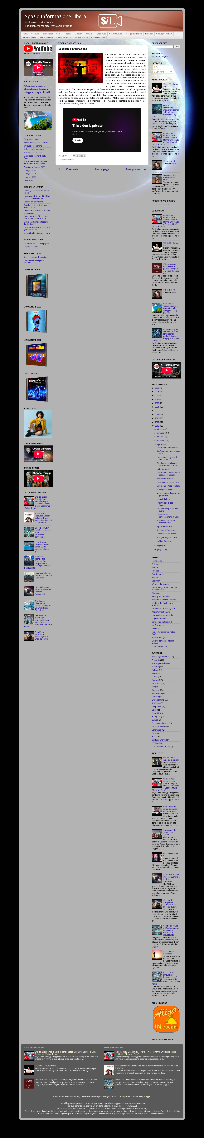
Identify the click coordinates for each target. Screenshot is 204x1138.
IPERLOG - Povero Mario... (46, 1066)
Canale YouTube (115, 34)
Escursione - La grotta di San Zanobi (167, 458)
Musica (58, 34)
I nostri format (47, 34)
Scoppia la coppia (31, 247)
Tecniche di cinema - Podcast (164, 600)
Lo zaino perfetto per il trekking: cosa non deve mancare (37, 197)
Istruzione (156, 733)
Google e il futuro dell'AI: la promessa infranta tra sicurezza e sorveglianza (43, 532)
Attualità (155, 667)
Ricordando (157, 693)
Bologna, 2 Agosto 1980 (167, 537)
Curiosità (155, 713)
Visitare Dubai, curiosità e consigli (171, 759)
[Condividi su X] (79, 156)
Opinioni (71, 160)
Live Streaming (158, 700)
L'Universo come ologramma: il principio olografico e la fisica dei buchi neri (171, 268)
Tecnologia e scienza (160, 657)
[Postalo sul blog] (76, 156)
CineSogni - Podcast (164, 34)
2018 (157, 418)
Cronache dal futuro (63, 37)
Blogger (147, 1096)
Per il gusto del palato (133, 34)
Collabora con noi (98, 37)
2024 (157, 395)
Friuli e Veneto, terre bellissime (36, 142)
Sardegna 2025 (30, 177)
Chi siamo (35, 34)
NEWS (25, 34)
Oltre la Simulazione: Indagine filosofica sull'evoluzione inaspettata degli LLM (165, 111)
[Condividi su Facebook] (81, 156)
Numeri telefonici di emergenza (37, 233)
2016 (157, 426)
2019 (157, 414)
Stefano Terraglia (81, 37)
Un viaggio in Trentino (33, 146)
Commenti (159, 72)
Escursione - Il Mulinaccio (167, 448)
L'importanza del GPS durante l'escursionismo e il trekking (36, 217)
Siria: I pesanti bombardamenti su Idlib (168, 516)
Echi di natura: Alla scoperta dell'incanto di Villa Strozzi (35, 162)
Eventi (154, 736)
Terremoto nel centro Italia (168, 482)
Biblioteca (149, 34)
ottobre (160, 437)
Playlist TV (156, 577)
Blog (154, 687)
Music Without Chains (161, 612)
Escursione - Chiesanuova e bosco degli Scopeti (168, 474)
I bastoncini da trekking (33, 202)
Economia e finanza (160, 723)
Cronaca (155, 697)
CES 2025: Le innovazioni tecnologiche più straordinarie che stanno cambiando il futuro (38, 621)
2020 (157, 411)
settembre (161, 440)
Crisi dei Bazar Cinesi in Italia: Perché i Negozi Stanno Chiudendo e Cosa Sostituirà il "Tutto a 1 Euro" (37, 502)
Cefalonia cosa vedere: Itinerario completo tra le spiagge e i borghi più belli (37, 89)
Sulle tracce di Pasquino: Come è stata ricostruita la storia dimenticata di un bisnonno (43, 518)
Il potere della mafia (165, 526)
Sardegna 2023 (30, 170)
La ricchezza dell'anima (166, 534)
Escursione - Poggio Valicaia (168, 486)
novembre (161, 433)
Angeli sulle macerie (165, 479)
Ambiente (156, 660)
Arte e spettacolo (159, 663)
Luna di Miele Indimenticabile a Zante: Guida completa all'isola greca (42, 546)
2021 (157, 407)
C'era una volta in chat (161, 746)
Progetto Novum (159, 726)
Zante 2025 (28, 180)
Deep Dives (101, 34)
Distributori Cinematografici (163, 608)
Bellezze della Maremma (34, 149)
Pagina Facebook (46, 37)
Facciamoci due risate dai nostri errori (169, 177)
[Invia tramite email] (74, 156)
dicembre (161, 429)
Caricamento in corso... (161, 204)
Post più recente (68, 169)
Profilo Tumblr (158, 625)
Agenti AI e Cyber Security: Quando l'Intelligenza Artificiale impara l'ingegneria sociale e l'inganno (165, 335)
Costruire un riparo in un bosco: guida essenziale (37, 228)
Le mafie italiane (163, 499)
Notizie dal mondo (29, 37)
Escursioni (78, 34)
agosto (160, 444)
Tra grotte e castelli (31, 139)
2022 (157, 403)
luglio (159, 546)
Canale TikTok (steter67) (162, 622)
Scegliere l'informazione (167, 530)
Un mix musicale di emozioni (35, 257)
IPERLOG (156, 743)
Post (157, 67)
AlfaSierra (89, 34)
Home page (102, 169)
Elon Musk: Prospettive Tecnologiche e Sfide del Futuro (41, 635)
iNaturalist (156, 628)
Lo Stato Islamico (164, 541)
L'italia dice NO (169, 161)
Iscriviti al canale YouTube (162, 615)
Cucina (155, 677)
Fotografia (156, 716)
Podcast (68, 34)
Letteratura (156, 730)
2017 (157, 422)
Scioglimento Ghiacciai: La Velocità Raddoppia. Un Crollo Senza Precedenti (43, 605)
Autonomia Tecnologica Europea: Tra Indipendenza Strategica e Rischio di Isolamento (37, 562)
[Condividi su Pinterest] (84, 156)
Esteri (154, 710)
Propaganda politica (165, 490)
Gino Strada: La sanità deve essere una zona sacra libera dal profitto (170, 810)
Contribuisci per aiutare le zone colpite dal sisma (167, 464)
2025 (157, 392)
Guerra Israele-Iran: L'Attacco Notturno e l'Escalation (43, 575)
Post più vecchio (136, 169)
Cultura (155, 720)
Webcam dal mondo (160, 584)
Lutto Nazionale (163, 469)
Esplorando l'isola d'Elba (34, 152)
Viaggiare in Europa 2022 (34, 167)
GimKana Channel (159, 740)
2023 (157, 399)
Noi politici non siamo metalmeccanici (166, 521)
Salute (154, 673)
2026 (157, 388)
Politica (155, 670)
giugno (160, 549)
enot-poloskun (126, 1096)
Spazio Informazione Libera (55, 16)
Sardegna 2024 (30, 174)
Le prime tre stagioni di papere (36, 243)
